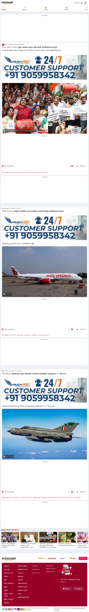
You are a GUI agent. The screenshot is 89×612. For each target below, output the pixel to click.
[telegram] (12, 609)
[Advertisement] (44, 29)
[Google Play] (78, 588)
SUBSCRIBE (83, 558)
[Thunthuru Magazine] (72, 558)
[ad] (45, 67)
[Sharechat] (24, 609)
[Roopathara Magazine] (51, 558)
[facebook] (6, 609)
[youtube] (9, 609)
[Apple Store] (66, 588)
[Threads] (21, 609)
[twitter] (18, 609)
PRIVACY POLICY (51, 569)
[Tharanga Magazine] (41, 558)
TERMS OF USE (50, 572)
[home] (7, 2)
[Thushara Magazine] (62, 558)
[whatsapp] (3, 609)
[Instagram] (15, 609)
